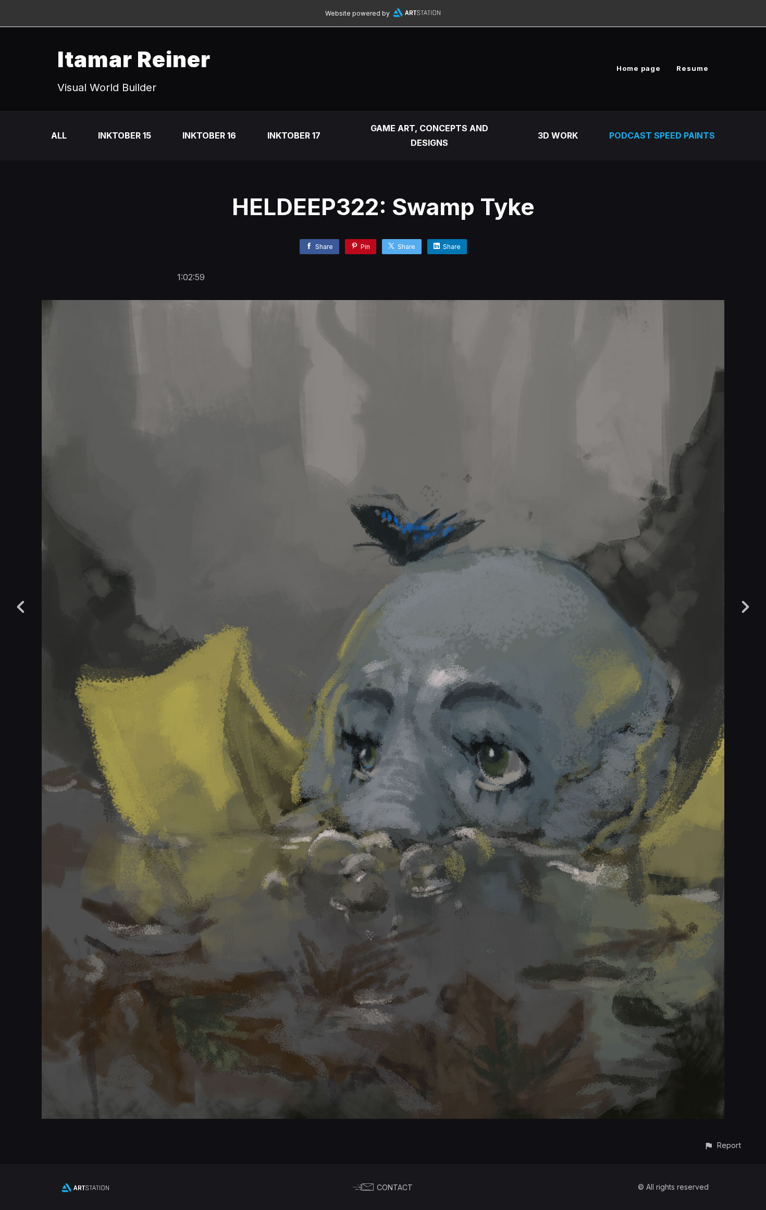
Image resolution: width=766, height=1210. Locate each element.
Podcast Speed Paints (662, 135)
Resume (692, 68)
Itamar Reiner (134, 59)
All (59, 135)
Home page (638, 68)
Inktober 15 (124, 135)
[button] (722, 1145)
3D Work (558, 135)
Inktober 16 (209, 135)
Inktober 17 (293, 135)
